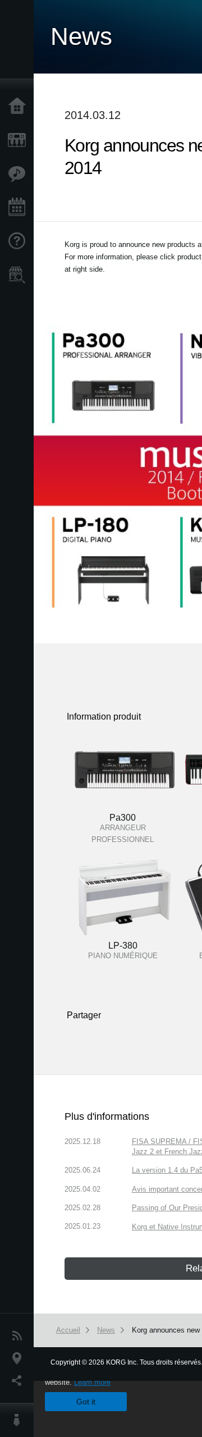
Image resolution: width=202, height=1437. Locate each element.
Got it (85, 1401)
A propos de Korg (19, 1420)
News (19, 1336)
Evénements (19, 208)
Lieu (19, 1358)
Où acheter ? (19, 275)
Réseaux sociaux (19, 1381)
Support (19, 241)
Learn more (92, 1382)
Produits (19, 140)
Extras (19, 174)
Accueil (19, 106)
